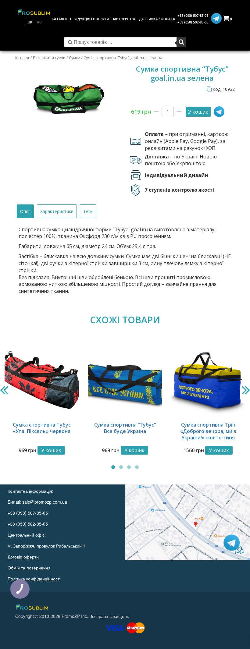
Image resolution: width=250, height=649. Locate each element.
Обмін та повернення (29, 568)
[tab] (25, 211)
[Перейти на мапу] (187, 522)
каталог (60, 18)
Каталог (22, 57)
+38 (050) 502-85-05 (192, 22)
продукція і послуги (89, 18)
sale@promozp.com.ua (44, 502)
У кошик (198, 111)
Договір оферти (23, 557)
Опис (25, 211)
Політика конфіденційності (34, 579)
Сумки (74, 57)
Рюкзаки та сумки (49, 57)
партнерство (124, 18)
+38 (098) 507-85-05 (192, 15)
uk (30, 22)
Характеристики (56, 211)
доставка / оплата (157, 18)
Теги (88, 211)
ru (39, 22)
